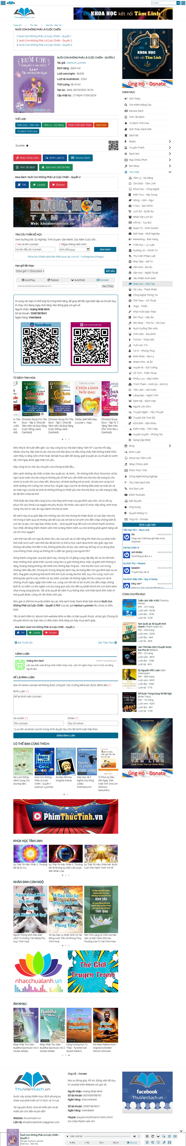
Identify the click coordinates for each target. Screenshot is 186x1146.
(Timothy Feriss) (153, 602)
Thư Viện (33, 25)
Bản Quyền (135, 500)
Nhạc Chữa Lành (29, 157)
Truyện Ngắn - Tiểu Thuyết (148, 412)
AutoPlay (30, 280)
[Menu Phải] (182, 4)
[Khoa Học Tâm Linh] (147, 78)
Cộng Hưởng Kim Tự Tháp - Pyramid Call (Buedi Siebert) (50, 1046)
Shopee (60, 184)
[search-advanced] (152, 1142)
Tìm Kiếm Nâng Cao (140, 104)
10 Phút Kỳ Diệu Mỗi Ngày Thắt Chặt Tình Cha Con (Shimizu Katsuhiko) (65, 784)
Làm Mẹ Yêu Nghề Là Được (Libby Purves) (107, 780)
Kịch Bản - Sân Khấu (144, 423)
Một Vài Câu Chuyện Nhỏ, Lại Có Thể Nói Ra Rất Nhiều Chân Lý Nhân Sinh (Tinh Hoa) (100, 938)
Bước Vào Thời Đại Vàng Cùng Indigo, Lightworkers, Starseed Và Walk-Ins (64, 867)
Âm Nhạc (134, 166)
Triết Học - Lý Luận (144, 244)
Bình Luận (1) (57, 157)
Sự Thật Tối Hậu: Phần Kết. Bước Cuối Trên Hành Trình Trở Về (30, 866)
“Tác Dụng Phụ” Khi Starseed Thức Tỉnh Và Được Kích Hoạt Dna (99, 867)
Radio (132, 141)
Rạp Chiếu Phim (138, 159)
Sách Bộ (133, 135)
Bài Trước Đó (25, 642)
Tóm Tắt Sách (27, 167)
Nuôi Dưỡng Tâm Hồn (145, 328)
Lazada (41, 184)
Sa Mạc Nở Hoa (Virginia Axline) (21, 777)
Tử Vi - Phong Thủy (144, 350)
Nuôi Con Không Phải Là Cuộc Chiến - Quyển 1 (45, 36)
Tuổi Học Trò (140, 345)
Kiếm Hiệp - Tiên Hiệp (145, 428)
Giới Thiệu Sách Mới (140, 129)
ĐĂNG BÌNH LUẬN (66, 735)
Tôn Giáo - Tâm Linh (144, 183)
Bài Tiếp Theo (106, 642)
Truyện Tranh (136, 147)
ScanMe (20, 145)
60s (73, 1142)
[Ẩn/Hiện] (181, 1131)
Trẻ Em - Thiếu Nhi (143, 339)
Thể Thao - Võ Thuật (144, 300)
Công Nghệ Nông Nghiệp (143, 476)
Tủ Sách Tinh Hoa (27, 131)
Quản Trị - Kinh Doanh (145, 228)
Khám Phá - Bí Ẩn (143, 362)
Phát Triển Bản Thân (79, 125)
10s (87, 1142)
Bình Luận (135, 452)
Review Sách (83, 157)
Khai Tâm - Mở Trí (143, 261)
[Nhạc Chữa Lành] (40, 993)
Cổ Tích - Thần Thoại (145, 373)
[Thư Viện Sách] (10, 4)
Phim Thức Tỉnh (138, 470)
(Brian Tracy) (155, 695)
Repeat (55, 280)
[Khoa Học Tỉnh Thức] (65, 227)
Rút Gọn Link (136, 488)
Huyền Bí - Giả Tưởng (145, 367)
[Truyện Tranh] (93, 993)
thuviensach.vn (32, 1118)
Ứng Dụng (135, 507)
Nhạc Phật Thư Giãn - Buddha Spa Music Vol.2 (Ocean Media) (26, 1046)
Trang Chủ (17, 25)
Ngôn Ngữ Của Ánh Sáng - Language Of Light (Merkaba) (103, 1046)
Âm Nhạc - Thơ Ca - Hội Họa (149, 322)
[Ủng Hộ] (147, 87)
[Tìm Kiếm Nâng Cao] (153, 1142)
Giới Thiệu (135, 98)
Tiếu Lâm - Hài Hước (144, 389)
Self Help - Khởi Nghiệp (146, 233)
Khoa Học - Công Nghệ (146, 189)
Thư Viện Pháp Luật (144, 256)
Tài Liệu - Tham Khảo (145, 289)
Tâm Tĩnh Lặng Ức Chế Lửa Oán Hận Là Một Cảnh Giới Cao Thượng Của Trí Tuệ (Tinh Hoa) (65, 938)
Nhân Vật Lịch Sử (143, 217)
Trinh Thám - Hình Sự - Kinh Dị (150, 384)
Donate (104, 280)
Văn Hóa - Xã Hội (142, 267)
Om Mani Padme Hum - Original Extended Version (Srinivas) (78, 1046)
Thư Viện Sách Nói (139, 482)
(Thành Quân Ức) (152, 625)
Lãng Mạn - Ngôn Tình (145, 395)
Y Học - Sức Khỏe (143, 205)
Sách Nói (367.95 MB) (58, 167)
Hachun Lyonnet (76, 62)
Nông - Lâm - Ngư (143, 200)
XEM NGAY (105, 249)
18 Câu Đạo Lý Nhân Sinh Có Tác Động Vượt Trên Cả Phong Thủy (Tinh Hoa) (30, 938)
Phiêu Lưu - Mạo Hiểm (145, 378)
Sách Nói (101, 125)
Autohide (79, 280)
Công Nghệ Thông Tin (145, 295)
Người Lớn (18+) (142, 406)
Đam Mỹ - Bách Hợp (144, 401)
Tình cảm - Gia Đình (144, 334)
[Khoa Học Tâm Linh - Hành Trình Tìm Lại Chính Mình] (147, 767)
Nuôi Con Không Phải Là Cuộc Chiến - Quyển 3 (45, 45)
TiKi (24, 184)
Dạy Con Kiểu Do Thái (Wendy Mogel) (85, 780)
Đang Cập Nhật (141, 440)
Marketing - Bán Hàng (145, 239)
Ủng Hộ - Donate (138, 519)
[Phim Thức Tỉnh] (65, 834)
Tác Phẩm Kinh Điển (144, 278)
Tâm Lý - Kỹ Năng (54, 125)
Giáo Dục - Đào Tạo (53, 25)
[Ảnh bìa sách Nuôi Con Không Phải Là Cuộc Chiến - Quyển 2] (33, 112)
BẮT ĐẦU (110, 271)
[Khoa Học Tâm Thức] (123, 18)
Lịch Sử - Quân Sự (143, 211)
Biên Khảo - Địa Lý (143, 356)
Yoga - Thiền (140, 306)
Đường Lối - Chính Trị (145, 250)
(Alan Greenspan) (152, 672)
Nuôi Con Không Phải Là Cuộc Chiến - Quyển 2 (45, 40)
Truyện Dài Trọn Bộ (144, 417)
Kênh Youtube (137, 494)
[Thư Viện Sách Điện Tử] (147, 1112)
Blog (131, 445)
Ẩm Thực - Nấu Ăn (143, 317)
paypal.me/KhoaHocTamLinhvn (95, 1117)
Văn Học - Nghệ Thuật (145, 272)
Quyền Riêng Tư (138, 513)
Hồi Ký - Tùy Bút (142, 222)
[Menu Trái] (3, 4)
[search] (178, 3)
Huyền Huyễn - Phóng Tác (148, 434)
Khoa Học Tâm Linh (140, 458)
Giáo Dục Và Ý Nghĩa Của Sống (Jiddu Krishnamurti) (43, 780)
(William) (155, 648)
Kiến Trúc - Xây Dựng (145, 194)
